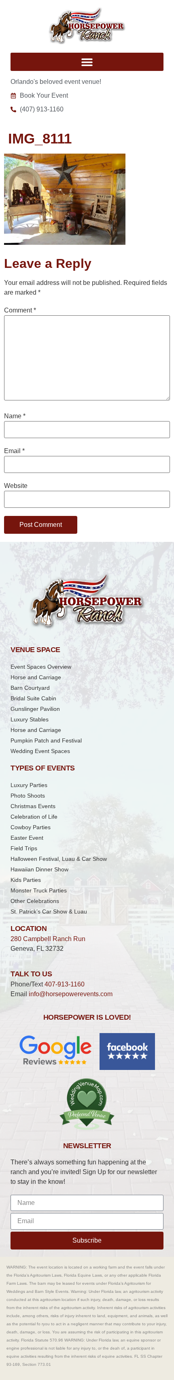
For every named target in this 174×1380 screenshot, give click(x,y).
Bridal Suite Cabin (33, 698)
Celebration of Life (34, 816)
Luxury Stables (30, 719)
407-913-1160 (65, 984)
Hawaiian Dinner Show (39, 869)
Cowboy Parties (31, 827)
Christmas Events (33, 806)
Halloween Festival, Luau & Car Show (59, 859)
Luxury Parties (29, 785)
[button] (87, 62)
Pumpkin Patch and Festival (46, 740)
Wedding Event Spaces (40, 751)
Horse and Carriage (36, 677)
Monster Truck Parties (39, 890)
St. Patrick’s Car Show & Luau (49, 911)
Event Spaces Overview (41, 666)
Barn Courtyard (30, 688)
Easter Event (27, 837)
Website (16, 486)
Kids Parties (26, 880)
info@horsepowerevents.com (70, 994)
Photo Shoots (28, 795)
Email (14, 451)
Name (14, 416)
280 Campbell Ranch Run (48, 938)
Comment (20, 310)
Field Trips (24, 848)
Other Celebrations (35, 901)
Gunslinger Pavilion (35, 709)
